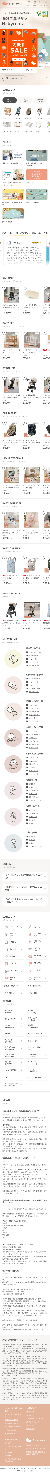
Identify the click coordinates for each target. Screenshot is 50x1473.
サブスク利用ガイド (32, 1422)
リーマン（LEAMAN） (33, 1070)
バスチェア (33, 767)
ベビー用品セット (10, 993)
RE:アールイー (43, 1468)
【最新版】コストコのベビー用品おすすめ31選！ (23, 888)
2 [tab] (21, 268)
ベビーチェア (33, 771)
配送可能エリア (10, 1433)
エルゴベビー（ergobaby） (9, 1055)
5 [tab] (28, 268)
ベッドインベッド (35, 652)
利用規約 (8, 1455)
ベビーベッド (33, 682)
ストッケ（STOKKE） (9, 1063)
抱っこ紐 (32, 718)
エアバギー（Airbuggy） (33, 1055)
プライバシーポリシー (12, 1452)
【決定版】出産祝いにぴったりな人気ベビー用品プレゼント (23, 900)
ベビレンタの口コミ (11, 1430)
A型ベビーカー (34, 665)
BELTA (23, 1468)
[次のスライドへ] (43, 51)
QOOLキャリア (28, 1471)
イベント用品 (32, 993)
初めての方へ (30, 1412)
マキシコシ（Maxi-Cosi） (35, 1048)
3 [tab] (23, 268)
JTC (6, 1077)
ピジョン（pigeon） (35, 1033)
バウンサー (33, 738)
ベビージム (33, 705)
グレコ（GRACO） (11, 1070)
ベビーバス (33, 659)
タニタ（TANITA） (35, 1077)
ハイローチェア (34, 679)
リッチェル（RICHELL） (9, 1041)
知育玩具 (32, 840)
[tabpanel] (25, 253)
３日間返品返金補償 (11, 1420)
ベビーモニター (34, 662)
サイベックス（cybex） (32, 1019)
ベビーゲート (33, 774)
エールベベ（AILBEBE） (33, 1063)
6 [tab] (31, 268)
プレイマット (38, 964)
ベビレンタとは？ (15, 78)
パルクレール (32, 1468)
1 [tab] (19, 268)
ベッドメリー (33, 685)
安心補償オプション (11, 1423)
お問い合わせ (30, 1429)
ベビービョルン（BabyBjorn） (9, 1048)
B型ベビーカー (34, 764)
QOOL (19, 1471)
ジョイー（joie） (34, 1041)
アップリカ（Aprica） (8, 1012)
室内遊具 (32, 820)
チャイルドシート (35, 800)
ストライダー (33, 810)
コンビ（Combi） (10, 1019)
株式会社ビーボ (13, 1468)
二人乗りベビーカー (36, 846)
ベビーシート (33, 721)
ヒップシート (33, 741)
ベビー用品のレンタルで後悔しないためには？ (23, 876)
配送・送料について (32, 1425)
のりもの (32, 787)
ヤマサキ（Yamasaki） (9, 1026)
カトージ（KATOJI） (32, 1012)
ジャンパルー (33, 757)
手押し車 (32, 784)
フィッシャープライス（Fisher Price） (11, 1085)
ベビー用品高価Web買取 (13, 1427)
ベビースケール (34, 656)
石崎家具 (7, 1033)
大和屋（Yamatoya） (33, 1026)
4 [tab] (26, 268)
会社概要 (8, 1443)
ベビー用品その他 (34, 986)
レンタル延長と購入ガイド (34, 1418)
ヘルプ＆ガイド (31, 1415)
